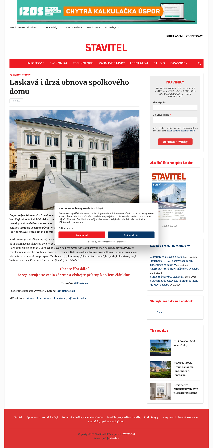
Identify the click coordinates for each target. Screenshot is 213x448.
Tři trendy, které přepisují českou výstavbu (174, 268)
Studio (159, 63)
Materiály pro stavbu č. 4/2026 (167, 256)
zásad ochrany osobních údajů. (181, 131)
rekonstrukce (33, 298)
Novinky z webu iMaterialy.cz (170, 246)
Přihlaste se (81, 283)
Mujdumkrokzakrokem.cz (25, 27)
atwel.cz (114, 438)
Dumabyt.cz (112, 27)
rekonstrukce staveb (54, 298)
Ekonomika (58, 63)
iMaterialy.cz (52, 27)
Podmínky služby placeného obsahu (83, 417)
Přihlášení (174, 36)
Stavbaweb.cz (73, 27)
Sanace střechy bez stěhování (167, 276)
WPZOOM (129, 434)
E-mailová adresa (161, 115)
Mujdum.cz (93, 27)
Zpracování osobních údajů (43, 417)
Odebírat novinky (175, 141)
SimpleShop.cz (66, 290)
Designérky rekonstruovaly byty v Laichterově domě (186, 389)
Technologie (83, 63)
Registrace (195, 36)
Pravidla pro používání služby (123, 417)
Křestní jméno (159, 102)
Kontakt (19, 417)
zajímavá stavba (76, 298)
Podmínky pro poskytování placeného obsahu (171, 417)
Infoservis (35, 63)
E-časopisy (178, 63)
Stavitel (161, 312)
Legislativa (139, 63)
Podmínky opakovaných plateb (106, 421)
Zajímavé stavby (112, 63)
